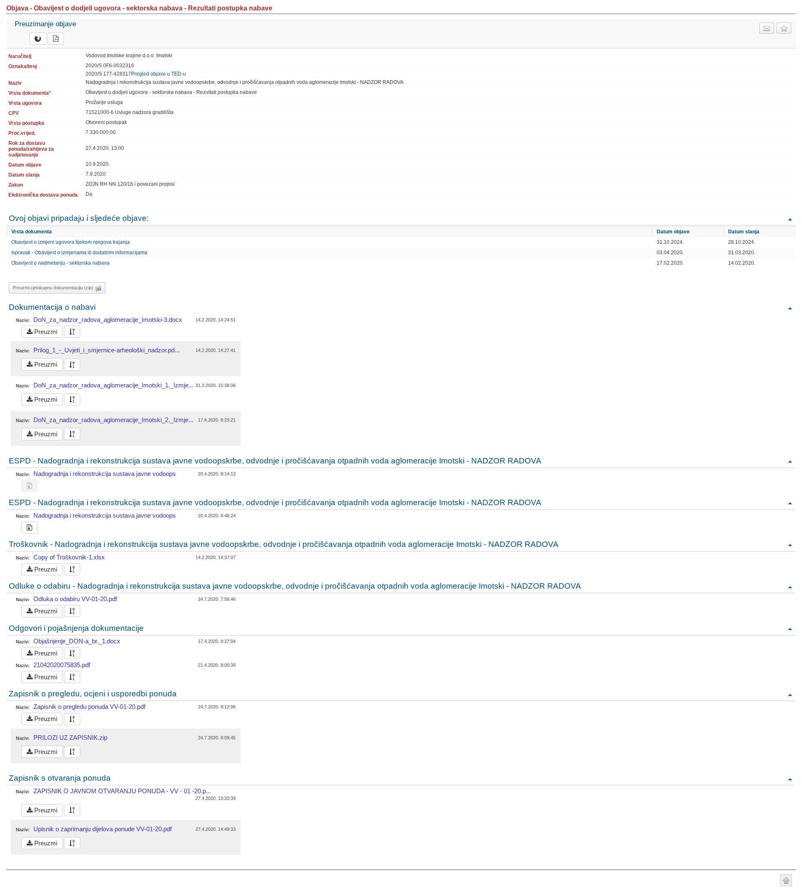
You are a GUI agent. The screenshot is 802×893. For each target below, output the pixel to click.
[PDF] (56, 39)
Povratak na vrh (789, 219)
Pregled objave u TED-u (158, 74)
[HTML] (37, 39)
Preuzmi (45, 331)
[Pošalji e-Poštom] (766, 28)
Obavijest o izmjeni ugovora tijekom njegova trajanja (70, 242)
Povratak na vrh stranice (786, 880)
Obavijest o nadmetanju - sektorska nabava (60, 263)
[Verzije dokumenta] (72, 332)
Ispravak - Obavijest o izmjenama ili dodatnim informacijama (79, 253)
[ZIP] (29, 527)
